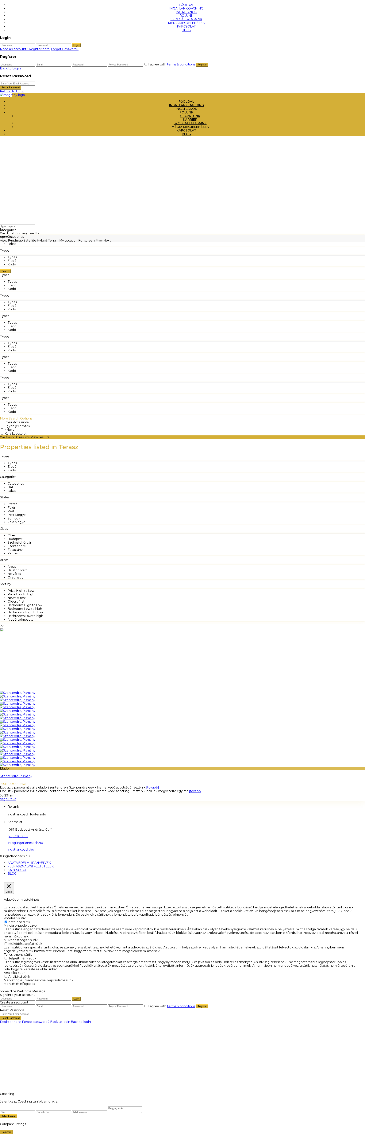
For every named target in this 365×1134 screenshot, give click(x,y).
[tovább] (152, 787)
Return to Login (12, 91)
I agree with (171, 64)
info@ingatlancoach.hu (25, 843)
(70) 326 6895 (18, 836)
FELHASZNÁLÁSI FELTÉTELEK (31, 866)
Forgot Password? (65, 49)
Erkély (9, 430)
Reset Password (11, 87)
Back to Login (10, 68)
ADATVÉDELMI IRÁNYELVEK (29, 863)
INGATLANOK (186, 12)
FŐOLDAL (186, 5)
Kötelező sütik (19, 922)
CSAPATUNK (190, 116)
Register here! (10, 1022)
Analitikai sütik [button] (14, 973)
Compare (6, 1132)
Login (76, 45)
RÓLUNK (186, 15)
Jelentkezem (9, 1116)
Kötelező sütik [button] (15, 918)
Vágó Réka (8, 799)
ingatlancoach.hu (21, 849)
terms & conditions (181, 64)
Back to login (60, 1022)
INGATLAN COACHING (186, 8)
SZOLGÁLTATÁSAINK (186, 19)
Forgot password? (35, 1022)
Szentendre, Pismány (16, 776)
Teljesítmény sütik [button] (18, 954)
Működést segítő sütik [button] (21, 940)
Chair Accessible (17, 422)
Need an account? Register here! (25, 49)
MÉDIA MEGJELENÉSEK (186, 23)
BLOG (186, 30)
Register (202, 64)
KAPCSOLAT (186, 26)
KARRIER (190, 119)
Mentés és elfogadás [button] (19, 984)
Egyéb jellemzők (17, 426)
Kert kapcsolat (16, 433)
